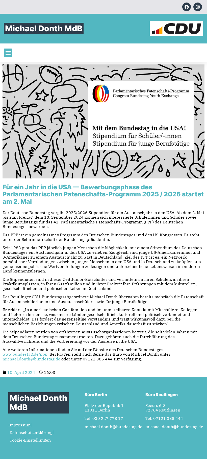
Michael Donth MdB (43, 28)
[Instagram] (197, 7)
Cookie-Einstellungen (30, 440)
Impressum (19, 424)
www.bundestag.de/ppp (25, 354)
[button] (8, 53)
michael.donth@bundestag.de (31, 358)
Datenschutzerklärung (31, 432)
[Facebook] (186, 7)
